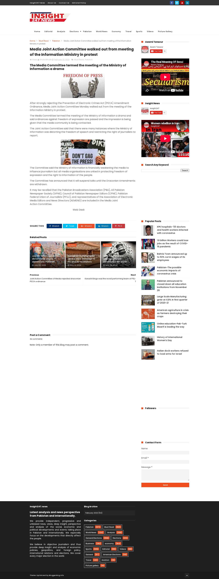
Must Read (44, 41)
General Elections (94, 538)
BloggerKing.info (56, 575)
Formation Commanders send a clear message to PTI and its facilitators (81, 258)
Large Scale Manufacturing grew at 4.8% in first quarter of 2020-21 (172, 299)
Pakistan (87, 31)
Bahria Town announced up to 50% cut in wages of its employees (172, 257)
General (89, 554)
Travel (128, 31)
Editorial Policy (79, 3)
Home (37, 31)
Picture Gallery (165, 31)
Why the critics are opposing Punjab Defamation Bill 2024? (115, 258)
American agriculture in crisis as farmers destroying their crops (173, 313)
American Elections (112, 554)
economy (109, 543)
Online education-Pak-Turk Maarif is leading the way (172, 325)
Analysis (61, 31)
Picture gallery (92, 565)
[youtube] (182, 3)
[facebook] (172, 3)
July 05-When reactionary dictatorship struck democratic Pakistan (46, 258)
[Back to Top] (187, 575)
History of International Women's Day (169, 339)
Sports (139, 31)
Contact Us (64, 3)
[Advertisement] (135, 16)
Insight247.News (37, 3)
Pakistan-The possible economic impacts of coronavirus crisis (169, 270)
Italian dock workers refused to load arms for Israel (172, 352)
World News (101, 31)
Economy (116, 31)
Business (90, 543)
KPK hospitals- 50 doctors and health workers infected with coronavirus (172, 230)
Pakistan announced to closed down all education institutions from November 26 (172, 285)
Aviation (105, 560)
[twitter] (177, 3)
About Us (52, 3)
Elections (74, 31)
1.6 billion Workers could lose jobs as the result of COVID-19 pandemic (172, 243)
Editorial (49, 31)
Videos (150, 31)
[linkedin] (187, 3)
